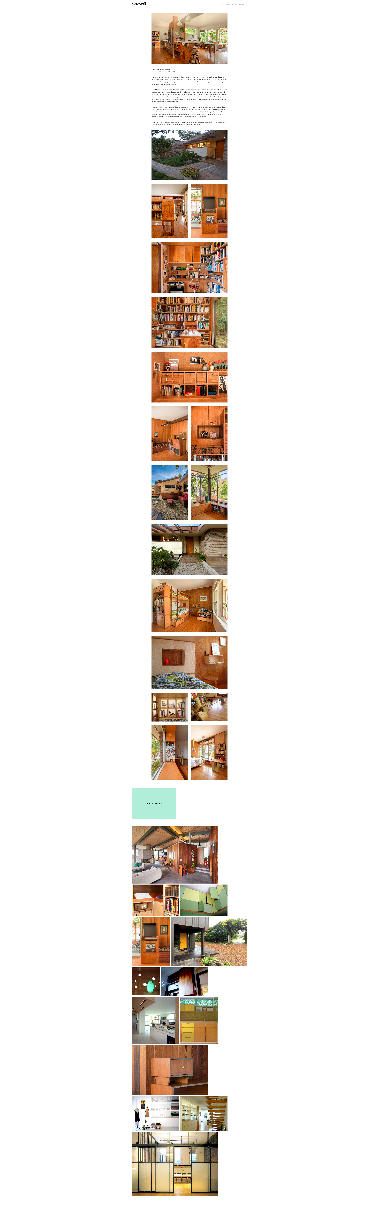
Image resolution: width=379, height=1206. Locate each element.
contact (235, 4)
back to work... (154, 803)
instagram (243, 4)
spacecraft (139, 3)
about (228, 4)
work (222, 4)
